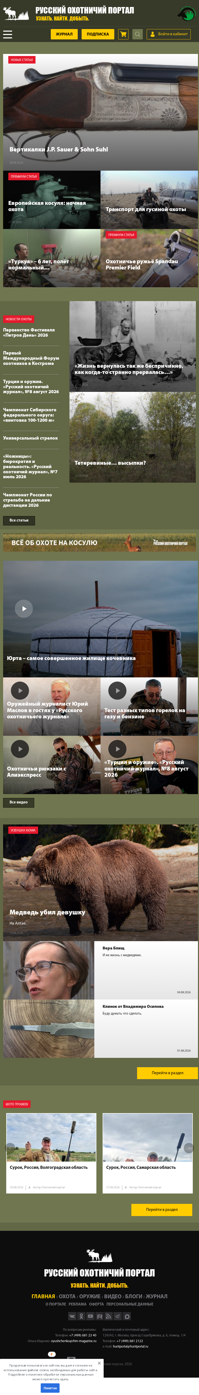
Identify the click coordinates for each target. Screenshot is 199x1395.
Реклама (78, 1305)
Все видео (19, 802)
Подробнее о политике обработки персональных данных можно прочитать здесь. (50, 1376)
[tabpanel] (51, 1153)
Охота (67, 1297)
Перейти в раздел (167, 1073)
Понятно (50, 1388)
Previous (10, 1148)
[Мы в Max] (127, 1319)
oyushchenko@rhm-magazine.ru (73, 1341)
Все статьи (19, 521)
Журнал (64, 34)
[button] (51, 1372)
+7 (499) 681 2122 (130, 1341)
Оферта (96, 1305)
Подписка (98, 34)
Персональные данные (129, 1305)
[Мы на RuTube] (99, 1319)
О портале (56, 1305)
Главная (43, 1297)
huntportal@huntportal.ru (130, 1346)
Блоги (133, 1297)
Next (189, 1148)
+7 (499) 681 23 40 (82, 1335)
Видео (113, 1297)
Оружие (90, 1297)
